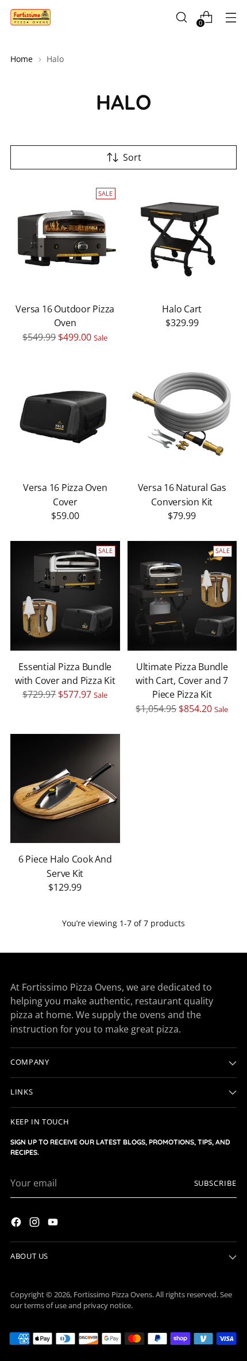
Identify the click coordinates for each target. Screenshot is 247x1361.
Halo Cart (182, 309)
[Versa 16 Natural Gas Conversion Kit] (182, 417)
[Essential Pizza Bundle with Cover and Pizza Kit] (65, 596)
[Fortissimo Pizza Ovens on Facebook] (17, 1223)
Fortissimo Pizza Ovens (113, 1295)
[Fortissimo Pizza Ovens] (30, 17)
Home (21, 58)
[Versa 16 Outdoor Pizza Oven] (65, 238)
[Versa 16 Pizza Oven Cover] (65, 417)
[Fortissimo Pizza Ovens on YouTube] (54, 1223)
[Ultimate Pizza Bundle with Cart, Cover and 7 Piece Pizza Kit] (182, 596)
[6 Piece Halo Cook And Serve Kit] (65, 789)
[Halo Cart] (182, 238)
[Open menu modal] (230, 17)
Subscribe (215, 1183)
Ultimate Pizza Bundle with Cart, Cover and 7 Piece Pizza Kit (182, 680)
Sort (132, 157)
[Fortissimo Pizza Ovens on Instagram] (36, 1223)
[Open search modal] (181, 17)
